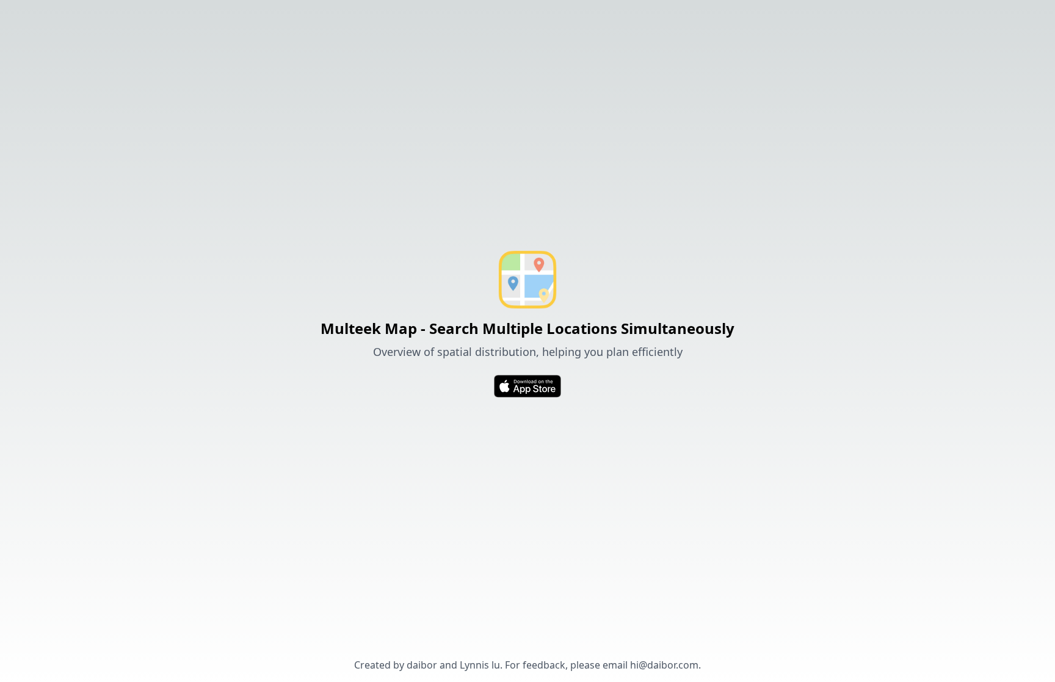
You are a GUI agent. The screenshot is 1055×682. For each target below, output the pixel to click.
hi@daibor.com (664, 665)
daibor (422, 665)
